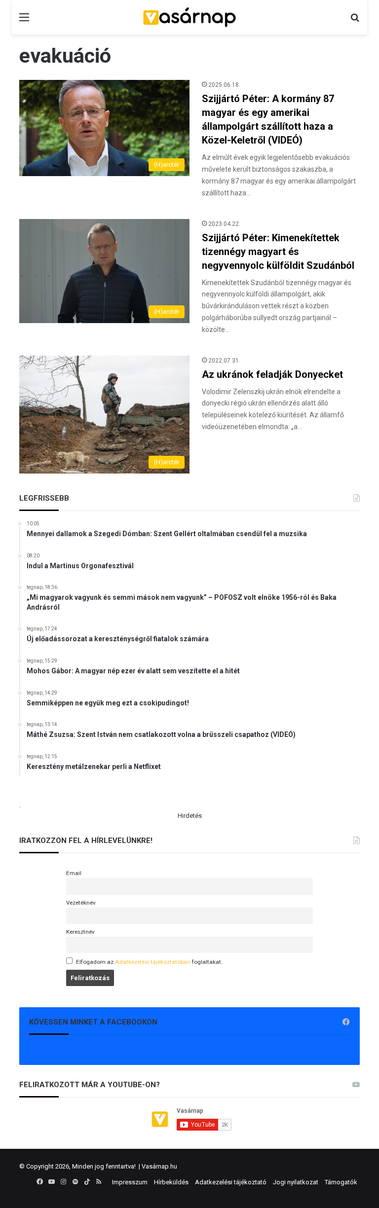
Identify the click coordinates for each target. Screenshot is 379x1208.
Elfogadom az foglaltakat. (149, 961)
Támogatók (341, 1182)
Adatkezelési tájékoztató (230, 1182)
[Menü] (24, 21)
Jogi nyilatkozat (295, 1182)
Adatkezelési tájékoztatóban (152, 961)
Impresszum (130, 1182)
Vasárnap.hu (159, 1166)
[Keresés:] (355, 21)
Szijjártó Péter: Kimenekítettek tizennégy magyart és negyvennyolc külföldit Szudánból (278, 251)
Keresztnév (80, 931)
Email (73, 873)
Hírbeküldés (171, 1182)
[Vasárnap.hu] (189, 17)
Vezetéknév (81, 902)
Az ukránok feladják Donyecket (272, 374)
